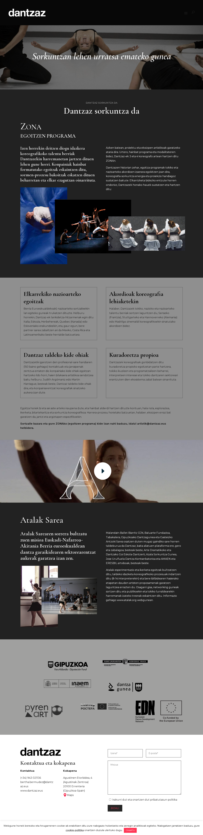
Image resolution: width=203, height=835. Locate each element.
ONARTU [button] (130, 830)
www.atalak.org (127, 600)
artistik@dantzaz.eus (151, 423)
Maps (70, 795)
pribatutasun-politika (163, 799)
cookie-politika (75, 830)
